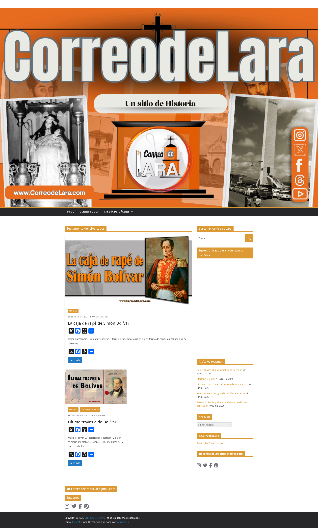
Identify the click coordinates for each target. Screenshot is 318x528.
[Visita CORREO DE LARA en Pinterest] (216, 466)
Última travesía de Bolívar (92, 422)
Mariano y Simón (206, 378)
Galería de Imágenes (117, 211)
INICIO (70, 211)
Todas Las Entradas (90, 409)
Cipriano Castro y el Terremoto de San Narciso (222, 384)
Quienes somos (89, 211)
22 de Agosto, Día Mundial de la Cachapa (219, 370)
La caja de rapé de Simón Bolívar (98, 323)
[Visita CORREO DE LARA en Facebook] (210, 466)
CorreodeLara (98, 415)
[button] (131, 211)
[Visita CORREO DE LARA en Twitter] (205, 466)
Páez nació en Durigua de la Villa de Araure (221, 393)
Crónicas (73, 311)
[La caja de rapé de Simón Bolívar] (128, 269)
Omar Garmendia (100, 316)
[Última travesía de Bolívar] (96, 387)
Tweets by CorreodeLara (210, 443)
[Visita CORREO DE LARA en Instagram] (199, 466)
